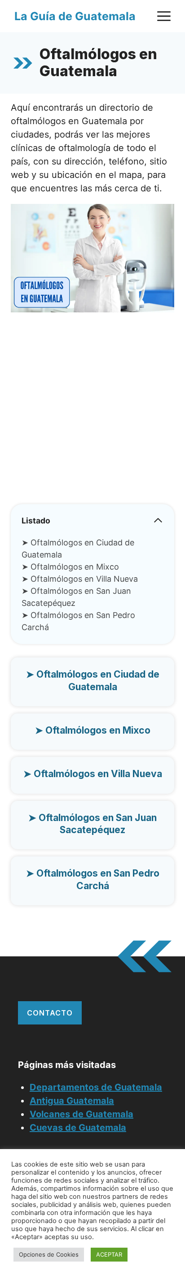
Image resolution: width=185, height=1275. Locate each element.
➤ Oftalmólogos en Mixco (70, 566)
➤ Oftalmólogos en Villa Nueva (80, 578)
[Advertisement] (92, 412)
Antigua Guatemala (72, 1100)
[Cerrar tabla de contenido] (158, 520)
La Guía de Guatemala (75, 16)
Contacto (50, 1012)
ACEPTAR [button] (109, 1254)
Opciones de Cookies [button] (49, 1254)
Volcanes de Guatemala (81, 1114)
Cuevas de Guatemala (78, 1127)
